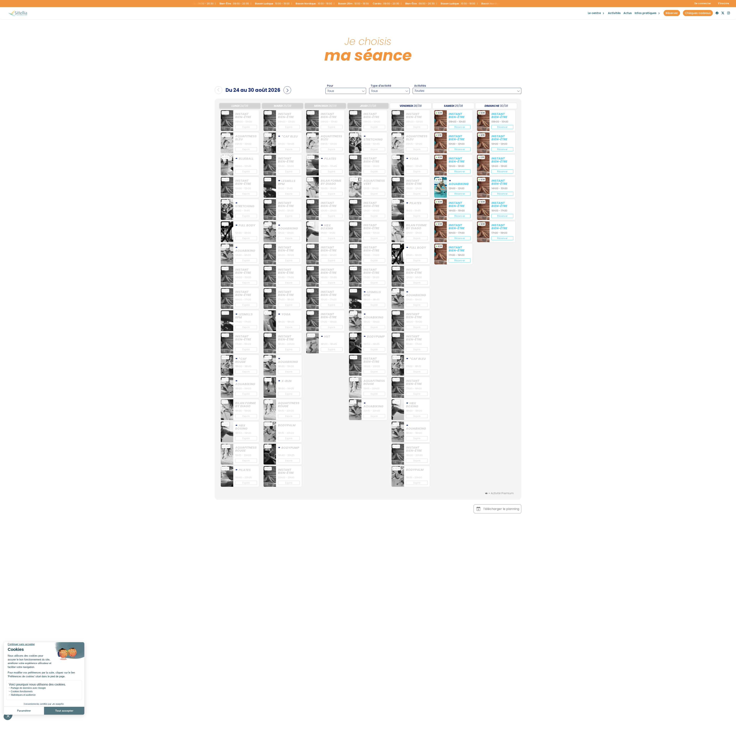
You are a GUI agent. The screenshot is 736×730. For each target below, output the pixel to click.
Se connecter (702, 3)
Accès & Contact (643, 7)
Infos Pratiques (645, 13)
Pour (330, 86)
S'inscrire (723, 3)
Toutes (419, 91)
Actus (627, 13)
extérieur (595, 9)
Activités (614, 13)
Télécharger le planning (501, 509)
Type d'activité (381, 86)
